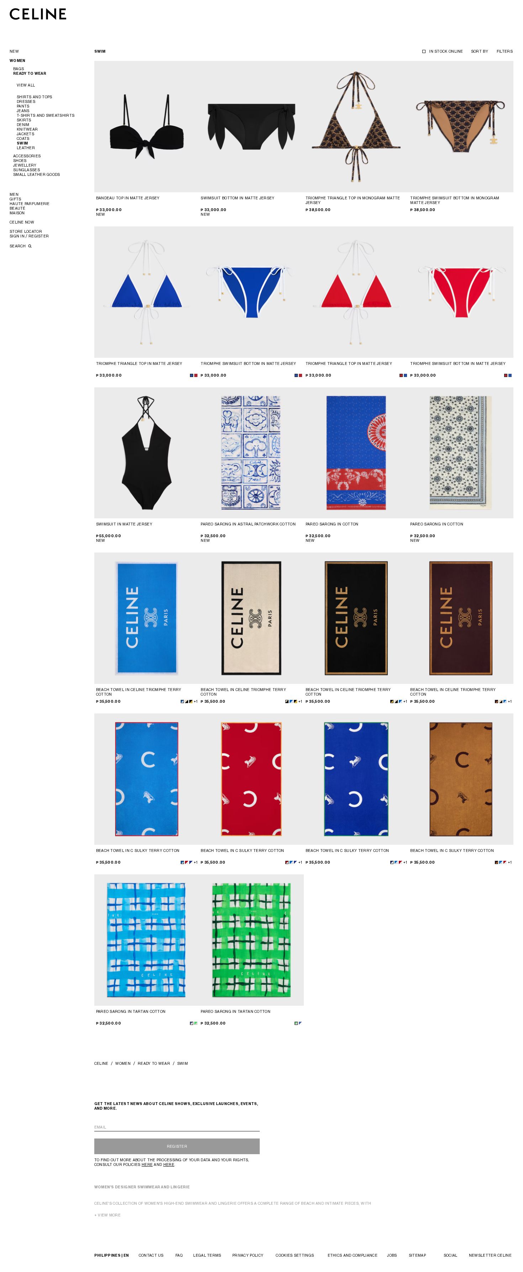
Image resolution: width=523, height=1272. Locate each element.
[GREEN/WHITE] (195, 1023)
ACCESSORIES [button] (27, 156)
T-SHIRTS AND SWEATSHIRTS (45, 115)
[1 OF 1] (251, 126)
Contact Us (151, 1255)
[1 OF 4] (146, 940)
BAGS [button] (18, 69)
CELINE (101, 1063)
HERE (147, 1164)
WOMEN (123, 1063)
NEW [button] (14, 51)
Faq (179, 1255)
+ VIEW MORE (107, 1215)
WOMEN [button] (18, 60)
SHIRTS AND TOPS (34, 97)
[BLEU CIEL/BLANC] (182, 701)
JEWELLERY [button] (25, 165)
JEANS (23, 111)
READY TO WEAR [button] (29, 73)
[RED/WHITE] (186, 862)
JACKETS (25, 134)
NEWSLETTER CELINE (490, 1255)
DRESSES (26, 101)
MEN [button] (14, 194)
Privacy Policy (247, 1255)
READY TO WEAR (154, 1063)
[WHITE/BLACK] (186, 701)
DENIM (23, 124)
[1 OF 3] (146, 126)
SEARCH (18, 246)
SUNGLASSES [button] (26, 170)
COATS (23, 138)
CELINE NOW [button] (22, 222)
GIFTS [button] (15, 199)
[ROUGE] (195, 375)
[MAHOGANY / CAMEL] (496, 701)
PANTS (23, 106)
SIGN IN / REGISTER (29, 236)
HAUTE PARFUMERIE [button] (30, 203)
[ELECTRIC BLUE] (191, 375)
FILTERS (505, 51)
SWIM (22, 143)
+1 (195, 701)
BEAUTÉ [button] (18, 208)
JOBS (392, 1255)
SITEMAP (417, 1255)
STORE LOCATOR (26, 231)
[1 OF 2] (251, 453)
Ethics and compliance (352, 1255)
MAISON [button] (17, 213)
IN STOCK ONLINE (446, 51)
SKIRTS (24, 120)
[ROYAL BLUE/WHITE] (190, 862)
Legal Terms (207, 1255)
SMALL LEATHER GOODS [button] (36, 174)
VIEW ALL (26, 85)
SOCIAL (451, 1255)
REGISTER (177, 1146)
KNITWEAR (27, 129)
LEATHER (26, 148)
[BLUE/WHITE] (191, 1023)
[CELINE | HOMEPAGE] (38, 14)
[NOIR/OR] (190, 701)
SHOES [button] (20, 160)
